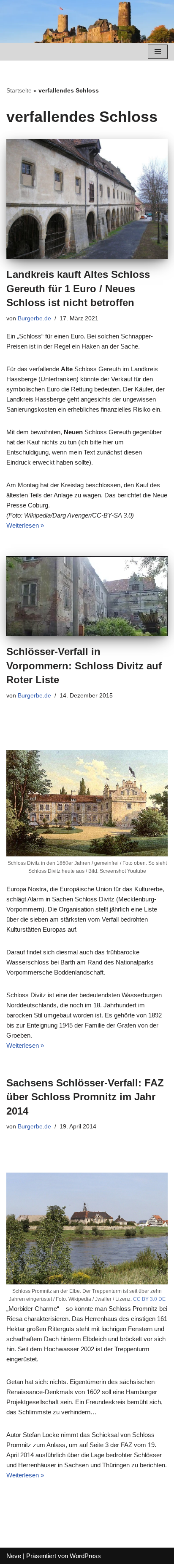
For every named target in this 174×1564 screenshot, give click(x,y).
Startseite (19, 90)
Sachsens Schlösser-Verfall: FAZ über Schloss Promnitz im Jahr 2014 (85, 1097)
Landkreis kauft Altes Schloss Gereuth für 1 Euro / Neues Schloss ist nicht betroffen (78, 288)
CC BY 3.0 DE (149, 1299)
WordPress (85, 1555)
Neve (13, 1555)
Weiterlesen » (25, 525)
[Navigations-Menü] (158, 52)
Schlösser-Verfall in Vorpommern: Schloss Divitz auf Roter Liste (84, 665)
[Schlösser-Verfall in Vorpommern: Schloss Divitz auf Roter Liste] (87, 596)
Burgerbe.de (34, 318)
